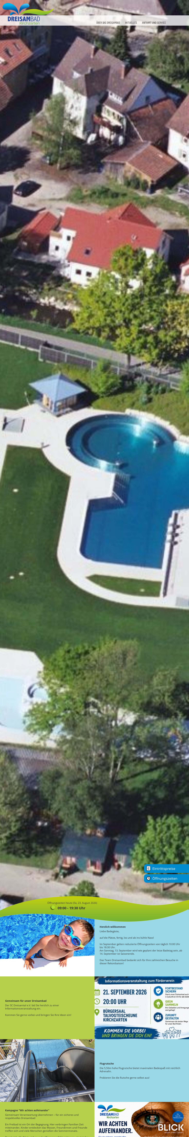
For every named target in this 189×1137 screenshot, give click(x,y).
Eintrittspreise (163, 868)
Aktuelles (131, 22)
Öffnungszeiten (164, 878)
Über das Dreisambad (108, 22)
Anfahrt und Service (154, 22)
